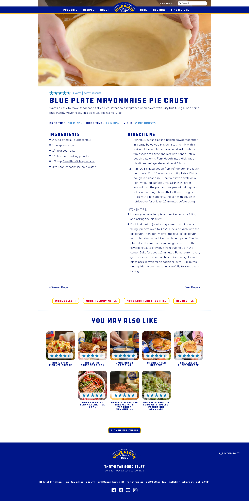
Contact (166, 3)
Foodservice (135, 482)
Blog (143, 10)
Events (90, 482)
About (104, 10)
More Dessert (65, 300)
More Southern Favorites (146, 300)
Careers (188, 482)
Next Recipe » (192, 287)
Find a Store (180, 10)
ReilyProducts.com (111, 482)
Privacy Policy (156, 482)
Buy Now (160, 10)
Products (70, 10)
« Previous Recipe (58, 287)
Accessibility (232, 453)
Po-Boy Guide (75, 482)
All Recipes (185, 300)
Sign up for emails (124, 430)
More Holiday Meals (101, 300)
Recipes (88, 10)
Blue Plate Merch (51, 482)
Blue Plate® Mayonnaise (79, 161)
